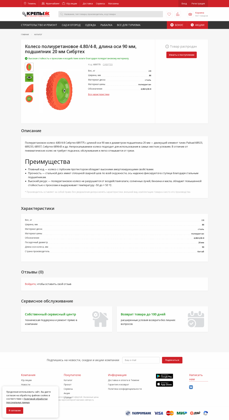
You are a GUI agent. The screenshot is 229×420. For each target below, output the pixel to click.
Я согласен (15, 410)
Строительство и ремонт (39, 25)
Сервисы (100, 3)
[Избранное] (169, 14)
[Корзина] (190, 14)
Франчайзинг (52, 3)
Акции (199, 25)
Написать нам (196, 377)
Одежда (90, 25)
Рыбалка (106, 25)
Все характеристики (98, 94)
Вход (184, 3)
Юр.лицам (71, 3)
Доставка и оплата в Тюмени (123, 380)
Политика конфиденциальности (125, 388)
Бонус (178, 25)
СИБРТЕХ (108, 64)
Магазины (113, 3)
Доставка (88, 3)
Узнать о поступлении (181, 54)
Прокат (68, 384)
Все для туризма (128, 25)
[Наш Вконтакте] (191, 387)
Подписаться (172, 360)
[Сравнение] (178, 14)
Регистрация (198, 3)
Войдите (30, 284)
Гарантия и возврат (118, 384)
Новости (25, 384)
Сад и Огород (71, 25)
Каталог (68, 380)
